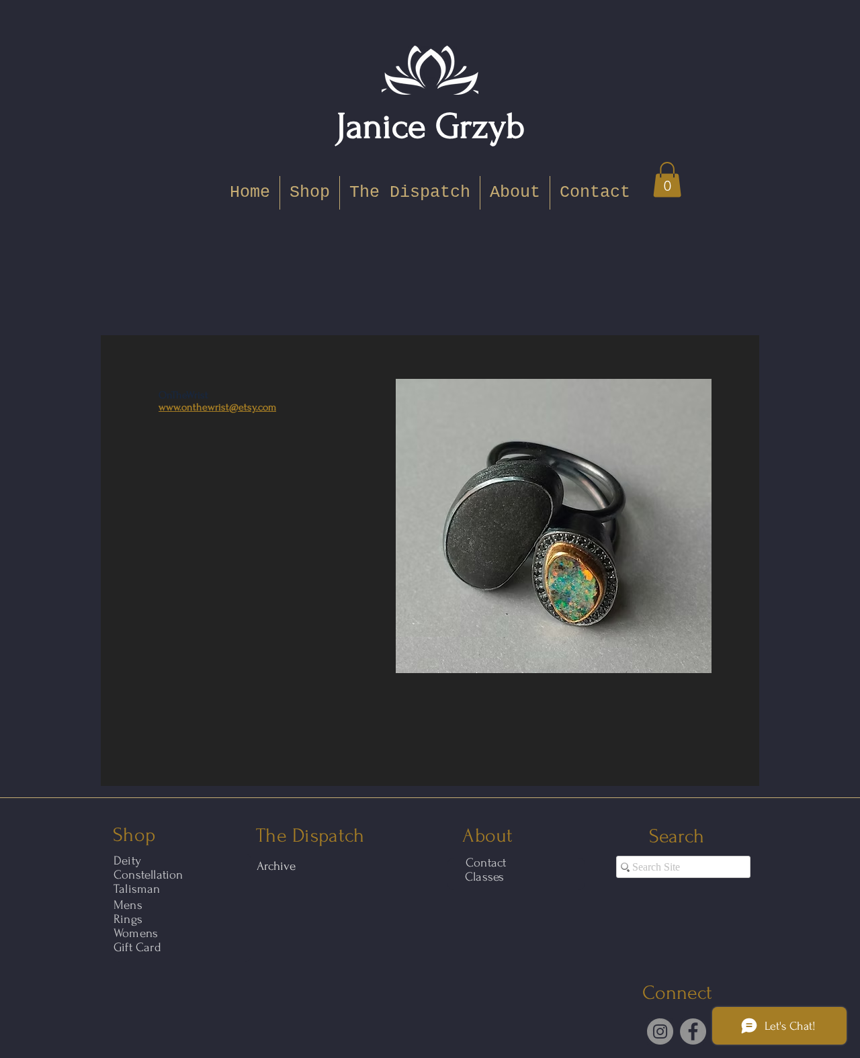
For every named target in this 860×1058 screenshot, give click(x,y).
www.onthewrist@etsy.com (217, 407)
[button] (667, 179)
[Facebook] (693, 1031)
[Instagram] (660, 1031)
